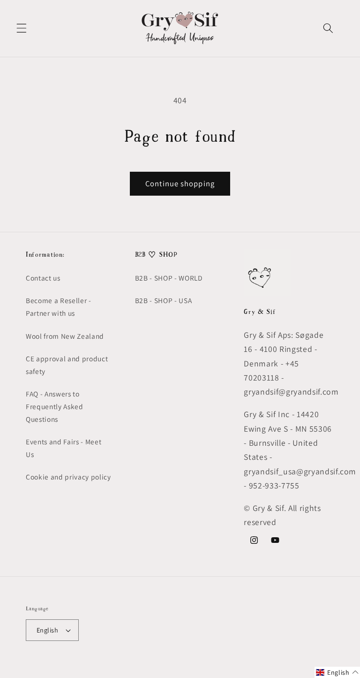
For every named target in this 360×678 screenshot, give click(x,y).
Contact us (43, 277)
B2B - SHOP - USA (163, 300)
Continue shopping (180, 183)
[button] (21, 28)
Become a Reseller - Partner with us (58, 307)
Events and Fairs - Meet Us (63, 448)
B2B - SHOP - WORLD (168, 277)
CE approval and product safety (67, 365)
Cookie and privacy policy (68, 476)
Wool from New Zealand (65, 336)
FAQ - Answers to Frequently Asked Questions (54, 406)
